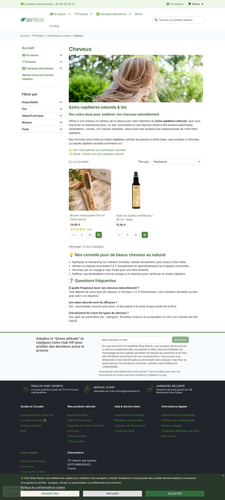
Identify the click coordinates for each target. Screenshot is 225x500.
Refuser (112, 493)
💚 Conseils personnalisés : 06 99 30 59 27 (48, 4)
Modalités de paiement (128, 420)
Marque (27, 122)
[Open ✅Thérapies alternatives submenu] (130, 14)
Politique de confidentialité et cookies (43, 487)
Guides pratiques (31, 425)
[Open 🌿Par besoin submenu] (69, 14)
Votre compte (29, 452)
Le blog (54, 26)
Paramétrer (50, 493)
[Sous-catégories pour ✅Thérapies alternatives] (60, 68)
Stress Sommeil (77, 436)
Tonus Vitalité (76, 441)
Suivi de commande (33, 461)
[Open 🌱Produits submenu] (91, 14)
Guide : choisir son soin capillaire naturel (98, 154)
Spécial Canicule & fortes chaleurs (37, 77)
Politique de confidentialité (177, 420)
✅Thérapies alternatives (111, 14)
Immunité (73, 430)
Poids (25, 129)
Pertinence (160, 161)
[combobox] (178, 19)
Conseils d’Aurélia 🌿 (34, 420)
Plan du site (168, 436)
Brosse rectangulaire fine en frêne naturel (87, 217)
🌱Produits (81, 14)
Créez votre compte (33, 471)
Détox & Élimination (80, 420)
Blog (23, 430)
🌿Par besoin (58, 14)
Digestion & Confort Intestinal (86, 425)
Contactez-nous (124, 430)
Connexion (27, 466)
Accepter (175, 493)
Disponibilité (30, 102)
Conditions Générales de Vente (180, 430)
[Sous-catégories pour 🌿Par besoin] (60, 55)
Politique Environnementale (178, 415)
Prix (24, 109)
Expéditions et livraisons (129, 415)
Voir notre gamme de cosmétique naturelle (99, 150)
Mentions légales (171, 425)
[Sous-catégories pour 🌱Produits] (60, 61)
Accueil (28, 48)
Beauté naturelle (77, 415)
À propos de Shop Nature (130, 425)
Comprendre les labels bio (37, 415)
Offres (138, 14)
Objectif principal (32, 115)
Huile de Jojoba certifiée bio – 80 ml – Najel (135, 217)
